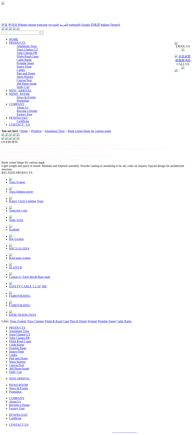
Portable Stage (25, 63)
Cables (21, 70)
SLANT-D (15, 267)
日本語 (95, 24)
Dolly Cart (23, 87)
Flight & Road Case (57, 321)
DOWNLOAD (18, 117)
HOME (13, 39)
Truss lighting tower (21, 191)
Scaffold (14, 229)
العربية (64, 24)
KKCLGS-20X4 (19, 248)
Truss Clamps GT (27, 49)
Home (24, 131)
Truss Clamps (35, 321)
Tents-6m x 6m (18, 210)
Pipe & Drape (78, 321)
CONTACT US (19, 124)
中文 (5, 24)
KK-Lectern (16, 239)
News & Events (26, 97)
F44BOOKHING (20, 295)
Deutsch (115, 24)
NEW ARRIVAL (20, 90)
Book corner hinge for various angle (89, 131)
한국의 (12, 24)
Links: (6, 321)
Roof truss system (19, 258)
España (85, 24)
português (75, 24)
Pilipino (22, 24)
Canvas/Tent (24, 80)
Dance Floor (24, 66)
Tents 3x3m (16, 220)
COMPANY (16, 104)
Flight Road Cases (28, 56)
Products (36, 131)
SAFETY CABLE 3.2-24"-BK (28, 286)
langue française (38, 24)
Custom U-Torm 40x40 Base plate (29, 277)
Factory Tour (24, 114)
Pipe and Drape (26, 73)
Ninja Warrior (25, 76)
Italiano (105, 24)
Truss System (17, 182)
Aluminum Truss (27, 46)
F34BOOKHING (20, 305)
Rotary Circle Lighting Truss (26, 201)
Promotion (23, 100)
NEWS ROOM (19, 93)
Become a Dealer (27, 111)
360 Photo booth (27, 83)
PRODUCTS (17, 42)
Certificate (23, 121)
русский (53, 24)
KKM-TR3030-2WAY (23, 314)
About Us (22, 107)
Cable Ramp (24, 59)
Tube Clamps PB (27, 53)
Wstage (92, 321)
